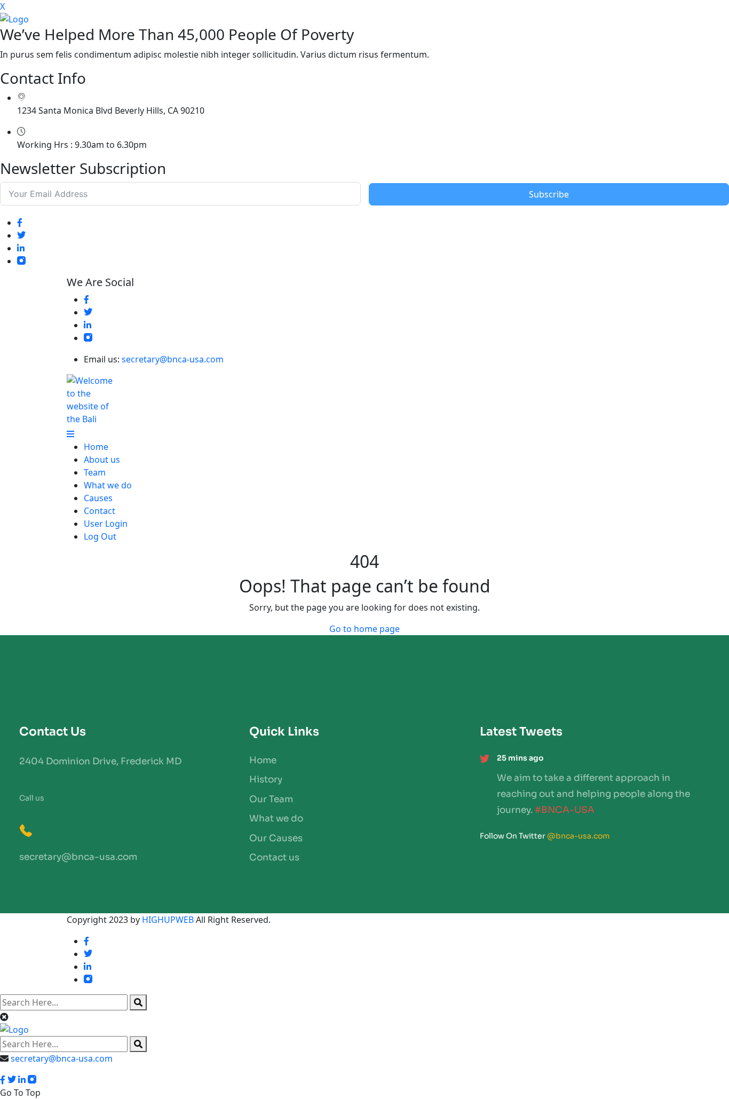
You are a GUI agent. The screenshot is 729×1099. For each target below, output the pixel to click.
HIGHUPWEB (168, 920)
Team (95, 472)
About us (102, 459)
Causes (98, 498)
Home (96, 447)
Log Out (100, 536)
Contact (99, 511)
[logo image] (364, 1029)
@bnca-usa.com (578, 836)
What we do (108, 485)
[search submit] (138, 1002)
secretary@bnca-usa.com (173, 359)
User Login (106, 523)
